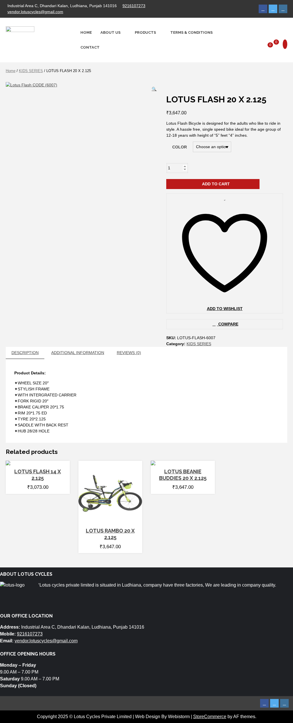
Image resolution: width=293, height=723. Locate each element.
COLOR (179, 147)
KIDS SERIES (31, 71)
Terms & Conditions (191, 32)
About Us (110, 32)
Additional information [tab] (77, 352)
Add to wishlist (225, 308)
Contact (90, 47)
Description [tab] (25, 352)
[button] (154, 89)
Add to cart (216, 184)
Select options (35, 462)
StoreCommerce (209, 716)
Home (86, 32)
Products (145, 32)
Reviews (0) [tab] (129, 352)
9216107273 (133, 5)
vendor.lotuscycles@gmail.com (35, 11)
